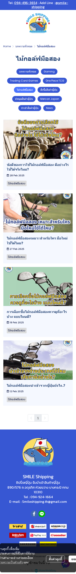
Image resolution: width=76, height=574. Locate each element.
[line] (41, 513)
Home (7, 46)
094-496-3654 (25, 2)
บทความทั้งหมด (23, 46)
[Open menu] (6, 23)
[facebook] (34, 513)
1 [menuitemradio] (38, 418)
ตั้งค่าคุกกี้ (55, 559)
